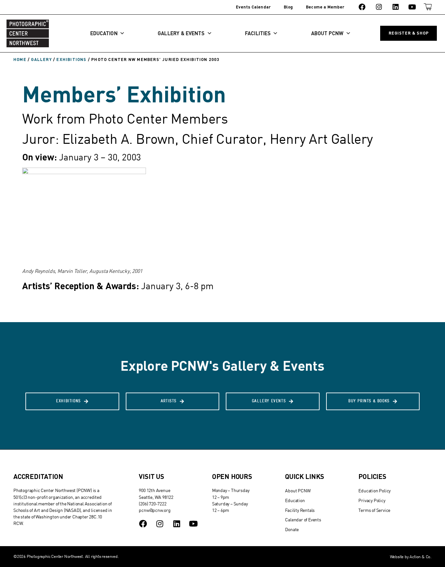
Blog (288, 6)
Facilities (258, 33)
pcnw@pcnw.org (154, 510)
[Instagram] (378, 7)
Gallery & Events (181, 33)
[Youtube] (412, 7)
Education (104, 33)
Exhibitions (71, 59)
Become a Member (325, 6)
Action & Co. (420, 556)
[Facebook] (362, 7)
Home (19, 59)
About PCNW (327, 33)
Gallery (41, 59)
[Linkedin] (395, 7)
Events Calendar (253, 6)
